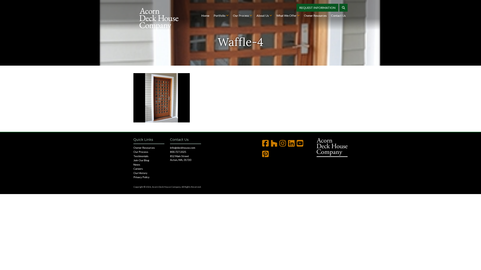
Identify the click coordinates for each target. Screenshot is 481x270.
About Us (262, 15)
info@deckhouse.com (182, 147)
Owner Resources (315, 15)
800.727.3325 (178, 151)
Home (205, 15)
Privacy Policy (141, 177)
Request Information (317, 7)
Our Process (241, 15)
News (136, 164)
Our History (140, 173)
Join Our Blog (141, 160)
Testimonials (140, 156)
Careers (138, 168)
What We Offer (286, 15)
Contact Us (338, 15)
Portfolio (220, 15)
